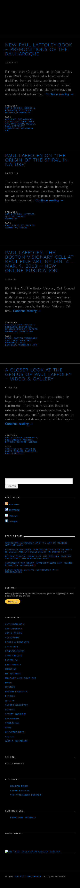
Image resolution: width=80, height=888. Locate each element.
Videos (33, 442)
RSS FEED (14, 505)
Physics (22, 329)
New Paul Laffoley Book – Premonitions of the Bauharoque (38, 49)
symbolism (12, 128)
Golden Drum (19, 786)
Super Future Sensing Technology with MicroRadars (32, 571)
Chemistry (11, 647)
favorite (30, 449)
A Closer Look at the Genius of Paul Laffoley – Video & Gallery (38, 374)
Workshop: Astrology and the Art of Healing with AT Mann (36, 544)
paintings (11, 343)
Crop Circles (13, 656)
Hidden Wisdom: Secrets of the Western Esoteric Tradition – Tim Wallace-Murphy (38, 558)
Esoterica (25, 110)
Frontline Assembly (23, 818)
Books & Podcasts (17, 642)
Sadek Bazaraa (20, 791)
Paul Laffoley (14, 126)
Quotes (9, 217)
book (8, 338)
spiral (23, 228)
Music (9, 683)
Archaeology (14, 629)
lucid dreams (14, 451)
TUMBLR (13, 522)
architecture (14, 449)
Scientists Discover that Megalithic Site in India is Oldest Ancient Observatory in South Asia (38, 551)
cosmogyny (25, 119)
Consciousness (15, 651)
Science (22, 442)
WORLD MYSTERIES (16, 741)
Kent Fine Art (22, 341)
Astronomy (12, 638)
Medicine (11, 669)
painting (31, 451)
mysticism (17, 124)
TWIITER (13, 516)
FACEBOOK (14, 510)
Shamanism (12, 719)
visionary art (27, 345)
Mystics (10, 113)
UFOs (8, 728)
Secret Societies (16, 714)
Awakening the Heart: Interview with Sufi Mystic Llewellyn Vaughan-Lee (39, 564)
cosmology (12, 122)
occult (30, 124)
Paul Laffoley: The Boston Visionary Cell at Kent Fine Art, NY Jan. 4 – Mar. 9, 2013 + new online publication (39, 261)
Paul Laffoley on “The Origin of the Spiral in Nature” (36, 160)
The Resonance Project (25, 795)
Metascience (13, 674)
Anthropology (14, 624)
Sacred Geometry (16, 705)
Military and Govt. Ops (20, 678)
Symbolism (24, 113)
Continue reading (59, 94)
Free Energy (13, 440)
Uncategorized (15, 732)
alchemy (10, 119)
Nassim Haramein (16, 692)
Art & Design (14, 108)
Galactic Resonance (28, 877)
